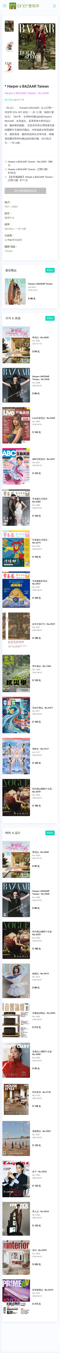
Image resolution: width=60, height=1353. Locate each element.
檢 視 (16, 343)
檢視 (15, 291)
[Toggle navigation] (54, 6)
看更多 (50, 270)
